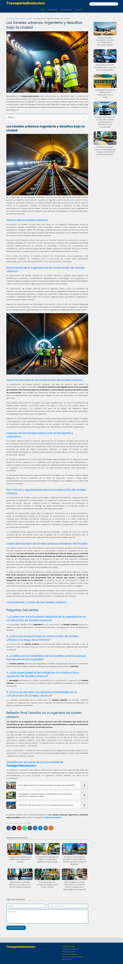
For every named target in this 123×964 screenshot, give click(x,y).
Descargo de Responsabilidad (72, 957)
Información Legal (68, 946)
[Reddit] (51, 828)
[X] (14, 828)
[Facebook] (8, 828)
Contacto (78, 9)
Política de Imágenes (69, 954)
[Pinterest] (19, 828)
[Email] (45, 828)
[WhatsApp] (24, 828)
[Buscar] (116, 3)
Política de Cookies (69, 952)
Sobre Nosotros (66, 9)
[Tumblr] (29, 828)
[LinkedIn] (35, 828)
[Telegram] (40, 828)
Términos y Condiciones (70, 949)
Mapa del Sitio (67, 959)
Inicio (43, 9)
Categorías (51, 9)
